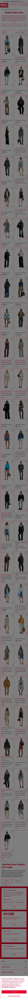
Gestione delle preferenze (8, 985)
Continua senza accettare (14, 995)
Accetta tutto (14, 991)
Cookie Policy (12, 987)
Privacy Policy (5, 987)
